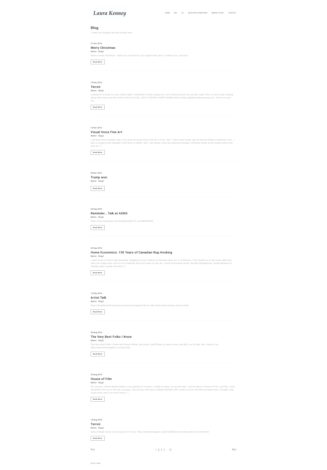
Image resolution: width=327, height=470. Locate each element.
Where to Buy (218, 13)
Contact (232, 13)
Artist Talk (98, 297)
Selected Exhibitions (197, 13)
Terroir (96, 87)
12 (170, 450)
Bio (175, 13)
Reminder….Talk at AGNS (109, 213)
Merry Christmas (103, 48)
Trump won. (99, 177)
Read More (97, 62)
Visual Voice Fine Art (106, 132)
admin (94, 51)
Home (167, 13)
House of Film (101, 379)
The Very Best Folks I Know (111, 337)
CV (182, 13)
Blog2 (101, 51)
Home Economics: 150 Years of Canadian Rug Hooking (131, 252)
